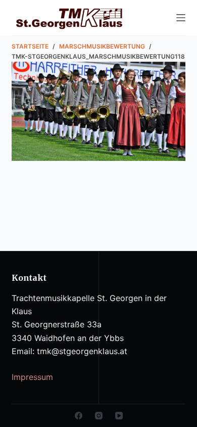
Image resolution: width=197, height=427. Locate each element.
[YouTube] (119, 415)
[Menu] (180, 17)
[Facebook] (78, 415)
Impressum (32, 377)
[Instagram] (99, 415)
